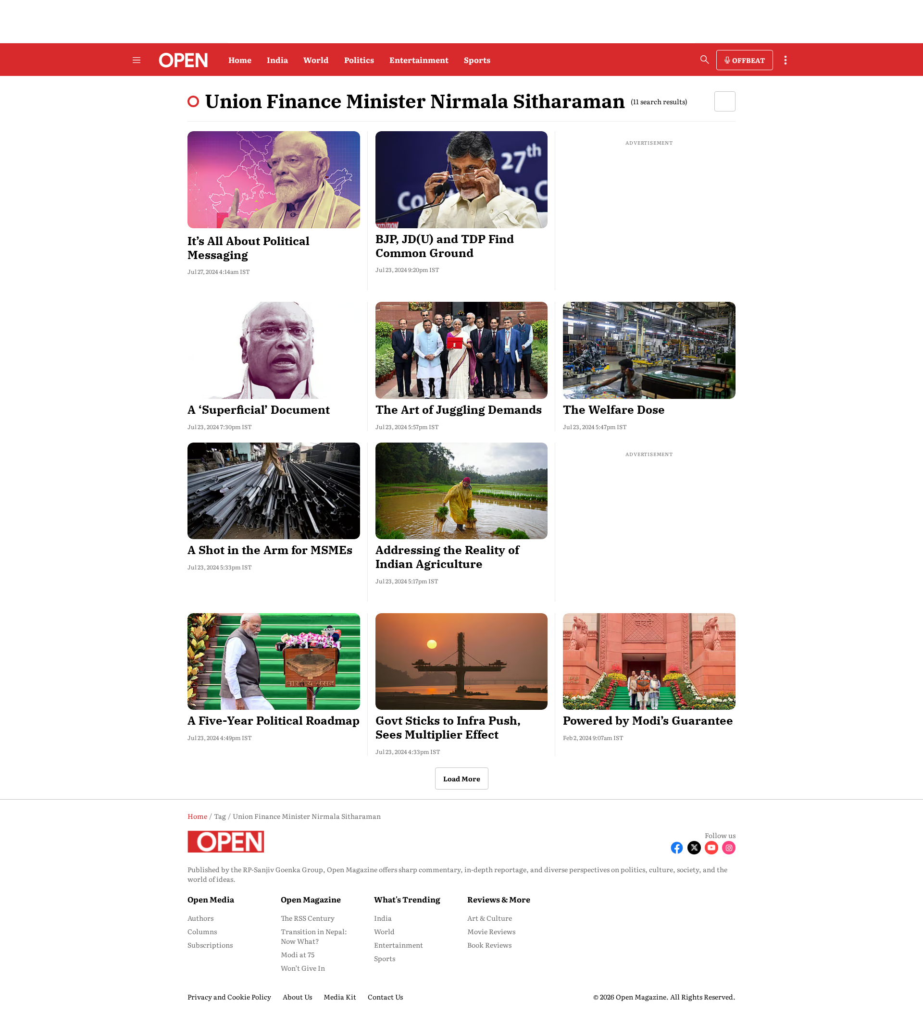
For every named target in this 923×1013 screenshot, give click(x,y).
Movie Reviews (491, 931)
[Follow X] (694, 847)
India (277, 59)
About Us (297, 996)
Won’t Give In (303, 968)
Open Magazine (311, 899)
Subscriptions (210, 945)
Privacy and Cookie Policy (229, 996)
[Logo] (180, 60)
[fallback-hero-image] (273, 179)
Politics (359, 59)
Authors (200, 918)
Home (239, 59)
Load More (461, 778)
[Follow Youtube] (711, 847)
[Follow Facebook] (677, 847)
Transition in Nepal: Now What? (314, 936)
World (316, 59)
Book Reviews (489, 945)
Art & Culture (489, 918)
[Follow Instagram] (729, 847)
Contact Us (385, 996)
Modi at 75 (297, 954)
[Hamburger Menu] (136, 60)
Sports (477, 59)
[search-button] (705, 59)
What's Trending (407, 899)
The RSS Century (308, 918)
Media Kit (340, 996)
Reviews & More (498, 899)
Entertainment (419, 59)
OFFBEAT (748, 60)
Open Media (210, 899)
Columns (202, 931)
